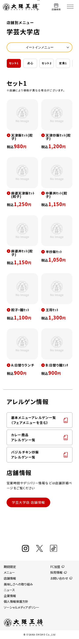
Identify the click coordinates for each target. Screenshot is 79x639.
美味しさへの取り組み (18, 584)
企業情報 (10, 596)
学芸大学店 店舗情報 (28, 502)
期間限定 (10, 566)
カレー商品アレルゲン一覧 (23, 437)
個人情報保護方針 (16, 601)
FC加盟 (55, 566)
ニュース (9, 590)
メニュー (9, 572)
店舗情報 (10, 578)
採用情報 (56, 572)
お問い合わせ (59, 578)
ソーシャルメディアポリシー (21, 607)
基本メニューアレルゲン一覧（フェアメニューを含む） (33, 420)
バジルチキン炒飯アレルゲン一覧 (25, 454)
